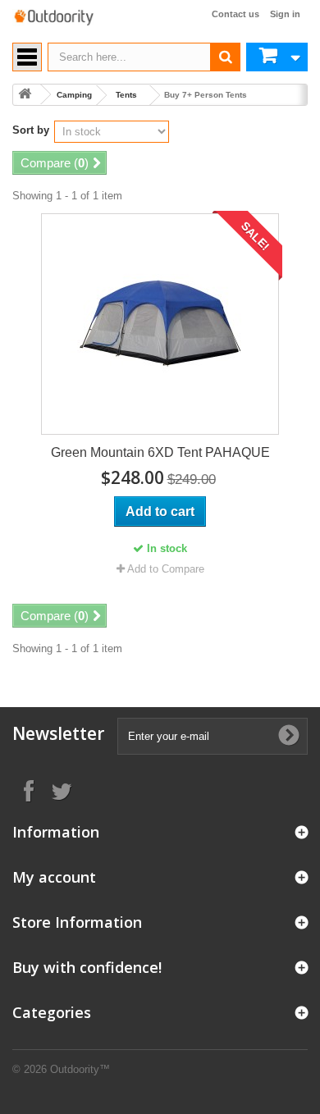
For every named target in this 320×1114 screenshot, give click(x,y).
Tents (126, 94)
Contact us (235, 14)
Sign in (285, 14)
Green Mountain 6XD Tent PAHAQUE (160, 452)
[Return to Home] (24, 94)
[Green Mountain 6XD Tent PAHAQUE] (160, 324)
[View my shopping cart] (277, 57)
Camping (74, 94)
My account (54, 877)
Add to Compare (165, 569)
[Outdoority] (53, 17)
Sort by (30, 130)
